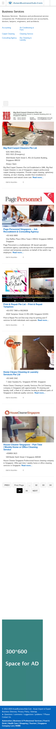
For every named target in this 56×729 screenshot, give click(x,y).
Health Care (13, 723)
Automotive (7, 721)
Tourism (32, 723)
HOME (18, 726)
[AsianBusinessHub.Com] (25, 3)
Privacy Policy (23, 712)
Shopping (23, 723)
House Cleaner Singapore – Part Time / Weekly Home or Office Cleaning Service (22, 447)
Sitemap (33, 712)
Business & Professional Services (27, 721)
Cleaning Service (26, 34)
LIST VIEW (5, 103)
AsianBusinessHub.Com (22, 709)
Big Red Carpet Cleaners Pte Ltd (20, 148)
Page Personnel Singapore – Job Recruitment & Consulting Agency (21, 230)
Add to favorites (11, 182)
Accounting (6, 28)
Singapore (47, 3)
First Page (19, 485)
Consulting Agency (9, 38)
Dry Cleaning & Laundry (26, 39)
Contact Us (6, 717)
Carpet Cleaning (8, 34)
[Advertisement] (28, 71)
